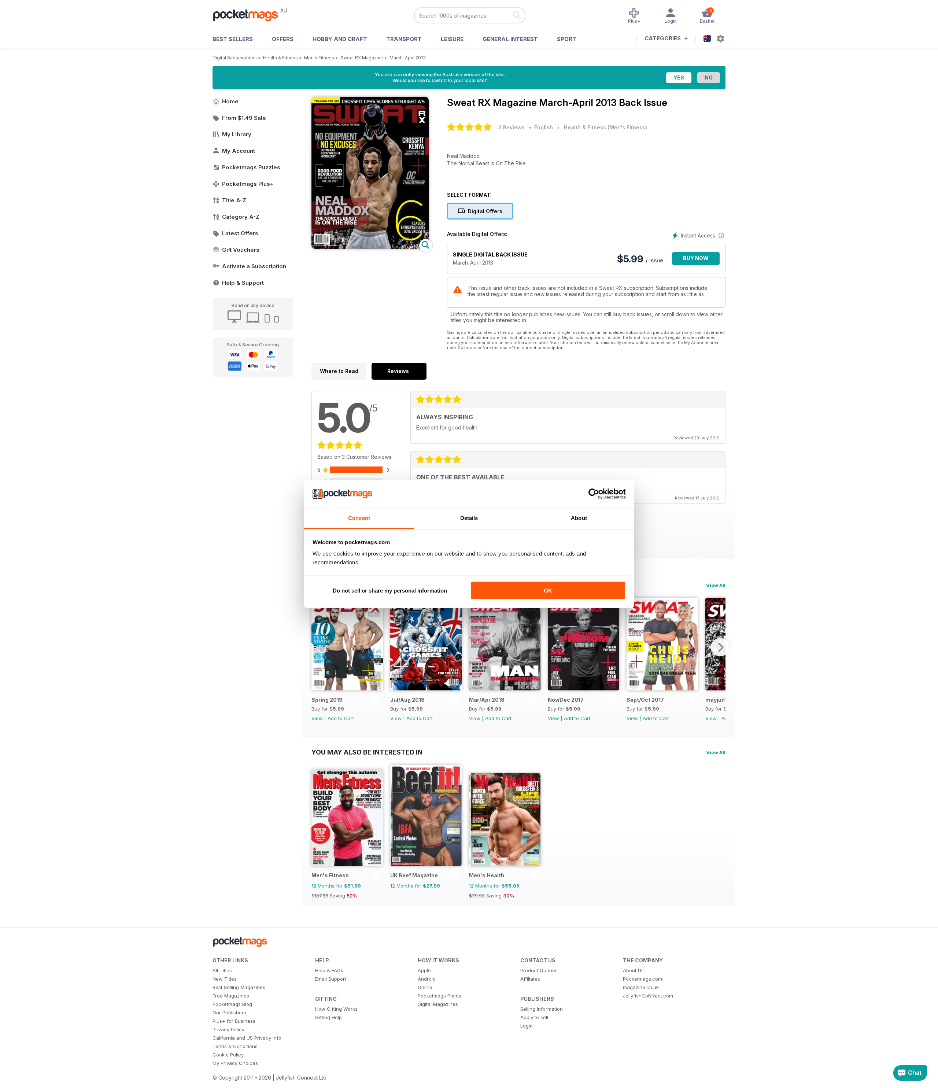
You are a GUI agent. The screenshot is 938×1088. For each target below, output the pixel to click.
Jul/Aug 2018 (407, 700)
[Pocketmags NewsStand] (249, 14)
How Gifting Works (336, 1009)
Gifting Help (328, 1017)
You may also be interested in (366, 752)
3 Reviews (511, 127)
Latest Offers (240, 233)
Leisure (452, 39)
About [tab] (579, 518)
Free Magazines (231, 996)
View (317, 718)
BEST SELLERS (233, 39)
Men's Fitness (319, 57)
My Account (238, 150)
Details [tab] (469, 518)
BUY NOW (696, 258)
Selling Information (541, 1009)
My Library (236, 134)
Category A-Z (240, 216)
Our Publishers (229, 1012)
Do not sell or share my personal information (390, 590)
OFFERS (282, 39)
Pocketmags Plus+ (248, 183)
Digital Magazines (438, 1004)
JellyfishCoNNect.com (648, 996)
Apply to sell (534, 1017)
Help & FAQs (329, 970)
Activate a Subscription (254, 266)
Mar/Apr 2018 (487, 700)
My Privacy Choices (235, 1063)
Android (427, 979)
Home (230, 101)
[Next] (720, 647)
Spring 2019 (327, 700)
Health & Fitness (280, 57)
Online (425, 987)
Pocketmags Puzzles (251, 167)
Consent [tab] (359, 518)
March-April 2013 (407, 57)
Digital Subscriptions (235, 57)
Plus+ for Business (234, 1021)
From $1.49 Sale (244, 117)
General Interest (510, 39)
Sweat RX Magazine (361, 57)
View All (715, 585)
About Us (633, 970)
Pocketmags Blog (232, 1004)
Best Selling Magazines (239, 987)
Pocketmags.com (642, 979)
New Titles (225, 979)
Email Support (330, 979)
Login (526, 1026)
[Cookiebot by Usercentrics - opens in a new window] (594, 493)
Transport (404, 39)
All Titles (222, 970)
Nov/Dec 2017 (566, 700)
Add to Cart (341, 718)
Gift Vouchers (240, 249)
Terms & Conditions (235, 1046)
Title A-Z (234, 200)
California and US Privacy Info (247, 1038)
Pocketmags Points (439, 996)
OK (548, 590)
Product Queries (539, 970)
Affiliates (530, 979)
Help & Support (243, 282)
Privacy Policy (228, 1029)
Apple (424, 970)
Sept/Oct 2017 (645, 700)
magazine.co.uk (641, 987)
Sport (566, 39)
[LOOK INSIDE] (370, 247)
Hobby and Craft (340, 39)
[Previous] (317, 647)
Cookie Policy (228, 1055)
